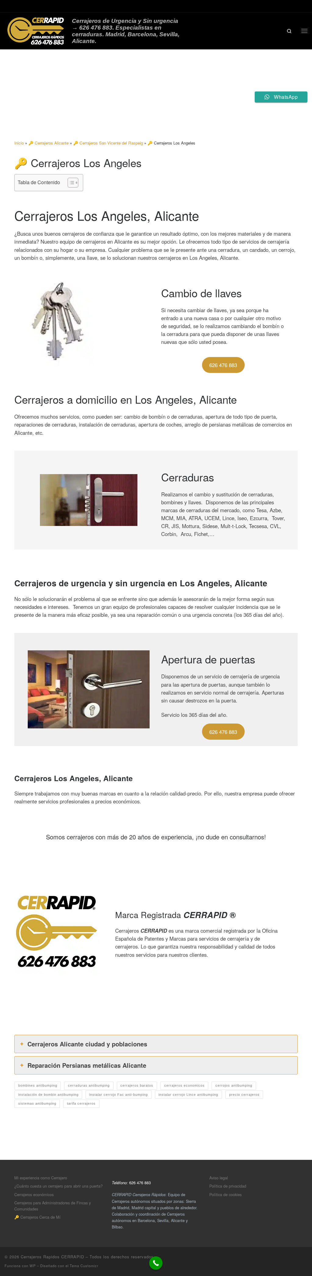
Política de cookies (225, 1194)
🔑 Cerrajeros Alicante (48, 143)
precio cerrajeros (244, 1094)
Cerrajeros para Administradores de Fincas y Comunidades (52, 1206)
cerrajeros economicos (184, 1085)
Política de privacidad (227, 1186)
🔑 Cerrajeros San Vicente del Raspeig (108, 143)
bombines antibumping (37, 1085)
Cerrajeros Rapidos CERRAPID (52, 1257)
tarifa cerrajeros (81, 1103)
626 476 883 (223, 365)
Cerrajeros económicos (34, 1194)
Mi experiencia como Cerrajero (40, 1178)
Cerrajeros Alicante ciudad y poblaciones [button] (87, 1043)
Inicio (19, 143)
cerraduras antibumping (89, 1085)
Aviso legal (218, 1178)
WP (33, 1265)
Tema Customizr (84, 1265)
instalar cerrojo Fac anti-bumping (118, 1094)
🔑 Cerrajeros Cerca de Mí (37, 1217)
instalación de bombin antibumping (48, 1094)
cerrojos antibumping (233, 1085)
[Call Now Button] (156, 1263)
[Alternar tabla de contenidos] (70, 182)
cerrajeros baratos (136, 1085)
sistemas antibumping (37, 1103)
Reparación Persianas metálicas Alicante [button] (86, 1065)
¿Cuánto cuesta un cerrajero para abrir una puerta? (58, 1186)
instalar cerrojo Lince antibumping (188, 1094)
